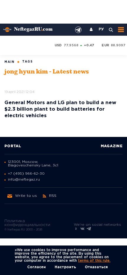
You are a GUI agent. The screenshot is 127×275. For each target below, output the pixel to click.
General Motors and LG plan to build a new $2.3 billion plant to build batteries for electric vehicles (60, 109)
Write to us (26, 195)
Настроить (65, 267)
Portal (12, 146)
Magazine (112, 146)
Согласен (36, 267)
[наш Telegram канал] (78, 30)
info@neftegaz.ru (24, 179)
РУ (101, 29)
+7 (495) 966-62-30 (26, 173)
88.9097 (118, 45)
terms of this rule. (94, 260)
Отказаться (96, 267)
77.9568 (71, 45)
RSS (53, 195)
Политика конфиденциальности (27, 223)
